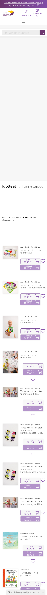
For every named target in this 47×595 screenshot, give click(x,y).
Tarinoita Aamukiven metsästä (31, 537)
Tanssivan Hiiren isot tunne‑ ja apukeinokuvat (33, 286)
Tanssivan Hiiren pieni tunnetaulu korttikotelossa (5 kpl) (31, 430)
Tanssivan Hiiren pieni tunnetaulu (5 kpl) (31, 392)
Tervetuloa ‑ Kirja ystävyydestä (29, 574)
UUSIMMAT (17, 217)
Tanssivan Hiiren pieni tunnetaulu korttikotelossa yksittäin (33, 469)
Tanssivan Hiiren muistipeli (28, 356)
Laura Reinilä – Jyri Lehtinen (30, 247)
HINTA (33, 217)
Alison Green (24, 570)
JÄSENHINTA (8, 220)
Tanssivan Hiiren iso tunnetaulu (30, 251)
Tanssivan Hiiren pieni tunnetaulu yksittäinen (32, 502)
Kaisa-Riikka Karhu (27, 533)
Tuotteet (8, 186)
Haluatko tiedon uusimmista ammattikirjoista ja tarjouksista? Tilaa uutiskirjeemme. (23, 4)
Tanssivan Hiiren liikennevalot (28, 321)
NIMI (25, 217)
